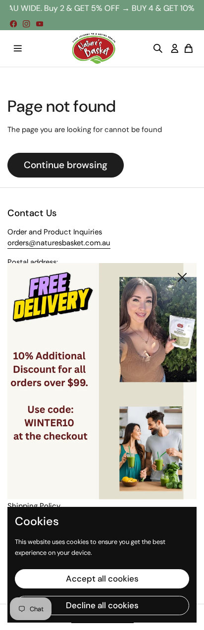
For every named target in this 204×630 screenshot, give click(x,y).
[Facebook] (13, 23)
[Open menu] (18, 48)
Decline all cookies (102, 605)
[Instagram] (26, 23)
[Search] (158, 48)
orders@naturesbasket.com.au (58, 243)
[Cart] (188, 48)
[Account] (174, 48)
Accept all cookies (102, 578)
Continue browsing (65, 165)
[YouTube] (39, 23)
